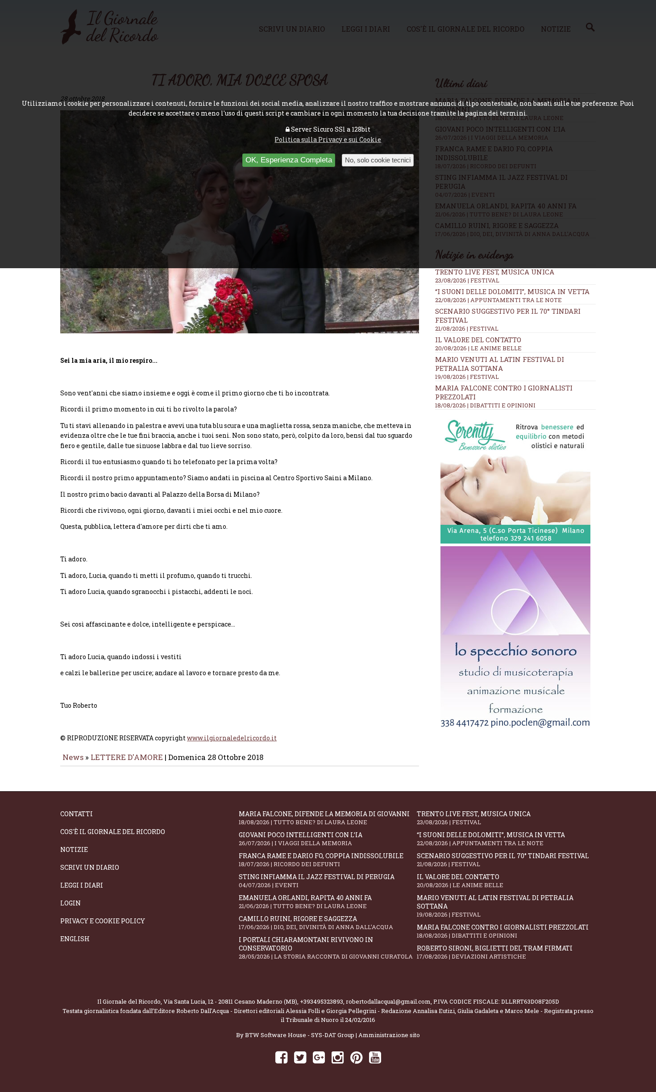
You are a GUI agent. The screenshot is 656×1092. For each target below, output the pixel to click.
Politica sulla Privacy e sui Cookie (327, 139)
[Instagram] (338, 1057)
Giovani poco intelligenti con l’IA (300, 838)
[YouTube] (375, 1057)
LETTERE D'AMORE (127, 757)
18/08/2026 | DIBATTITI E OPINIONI (485, 405)
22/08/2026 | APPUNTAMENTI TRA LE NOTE (498, 300)
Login (70, 903)
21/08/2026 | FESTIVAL (466, 328)
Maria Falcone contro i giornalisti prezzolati (503, 931)
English (75, 938)
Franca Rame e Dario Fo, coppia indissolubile (321, 859)
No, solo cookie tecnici (378, 160)
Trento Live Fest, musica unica (494, 271)
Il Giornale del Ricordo (129, 1001)
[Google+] (319, 1057)
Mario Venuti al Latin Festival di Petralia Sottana (499, 364)
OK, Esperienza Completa (288, 160)
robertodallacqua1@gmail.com (388, 1001)
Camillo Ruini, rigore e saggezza (316, 922)
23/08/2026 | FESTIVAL (467, 280)
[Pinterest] (356, 1057)
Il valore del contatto (478, 339)
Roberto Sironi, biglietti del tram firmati (495, 952)
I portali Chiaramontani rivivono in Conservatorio (326, 947)
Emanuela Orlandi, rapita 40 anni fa (305, 901)
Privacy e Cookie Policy (102, 921)
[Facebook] (281, 1057)
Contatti (76, 814)
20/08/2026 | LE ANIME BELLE (478, 348)
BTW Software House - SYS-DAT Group (299, 1035)
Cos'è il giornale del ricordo (112, 831)
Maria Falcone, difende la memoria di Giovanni (324, 818)
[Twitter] (300, 1057)
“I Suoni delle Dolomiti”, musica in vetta (512, 291)
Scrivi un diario (89, 867)
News (72, 757)
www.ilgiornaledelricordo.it (232, 738)
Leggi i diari (81, 885)
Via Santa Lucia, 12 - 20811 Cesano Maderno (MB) (230, 1001)
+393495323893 (321, 1001)
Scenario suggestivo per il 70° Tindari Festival (503, 859)
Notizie (74, 849)
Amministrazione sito (389, 1035)
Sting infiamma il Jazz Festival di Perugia (316, 880)
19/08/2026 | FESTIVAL (467, 377)
